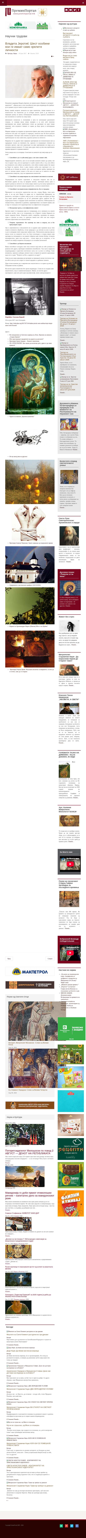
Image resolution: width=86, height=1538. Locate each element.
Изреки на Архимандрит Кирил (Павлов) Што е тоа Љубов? (28, 626)
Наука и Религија (19, 1244)
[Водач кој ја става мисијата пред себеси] (71, 51)
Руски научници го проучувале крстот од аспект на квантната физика (29, 1267)
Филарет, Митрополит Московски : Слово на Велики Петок (28, 1044)
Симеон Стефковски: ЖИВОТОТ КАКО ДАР (22, 1213)
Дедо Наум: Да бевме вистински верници (23, 1351)
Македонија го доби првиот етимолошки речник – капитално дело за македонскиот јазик (29, 1195)
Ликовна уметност (19, 1299)
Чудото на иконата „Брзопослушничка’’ (22, 416)
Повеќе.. (68, 606)
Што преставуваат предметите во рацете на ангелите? (26, 339)
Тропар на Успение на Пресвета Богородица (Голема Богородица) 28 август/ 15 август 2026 (68, 322)
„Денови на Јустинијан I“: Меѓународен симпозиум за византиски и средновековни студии (25, 1240)
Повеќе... (8, 1163)
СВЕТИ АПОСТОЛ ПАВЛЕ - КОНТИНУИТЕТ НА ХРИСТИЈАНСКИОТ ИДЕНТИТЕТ (25, 1466)
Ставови (16, 1216)
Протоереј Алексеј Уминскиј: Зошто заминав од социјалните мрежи (31, 543)
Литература (8, 1188)
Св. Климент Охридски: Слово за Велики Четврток (27, 1090)
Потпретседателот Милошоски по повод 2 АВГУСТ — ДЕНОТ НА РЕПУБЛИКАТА (29, 1152)
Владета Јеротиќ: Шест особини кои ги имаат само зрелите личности (27, 46)
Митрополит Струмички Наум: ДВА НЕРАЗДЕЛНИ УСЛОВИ (30, 1389)
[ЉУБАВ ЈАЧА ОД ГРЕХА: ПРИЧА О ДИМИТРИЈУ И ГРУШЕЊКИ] (71, 75)
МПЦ (66, 212)
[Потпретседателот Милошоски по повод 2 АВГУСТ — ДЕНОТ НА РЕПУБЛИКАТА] (71, 104)
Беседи (9, 1337)
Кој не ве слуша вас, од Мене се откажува (23, 1425)
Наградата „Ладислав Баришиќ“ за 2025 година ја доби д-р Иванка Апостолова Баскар (28, 1295)
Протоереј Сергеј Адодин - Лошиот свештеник (24, 341)
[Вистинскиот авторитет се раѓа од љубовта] (71, 29)
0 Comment (10, 1345)
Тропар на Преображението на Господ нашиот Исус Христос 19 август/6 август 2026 (68, 356)
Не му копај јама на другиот (18, 456)
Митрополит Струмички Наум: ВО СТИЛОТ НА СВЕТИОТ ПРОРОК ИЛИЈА (29, 1408)
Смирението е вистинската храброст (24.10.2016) (25, 585)
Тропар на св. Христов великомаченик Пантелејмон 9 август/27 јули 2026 (69, 387)
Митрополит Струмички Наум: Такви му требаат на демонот (30, 1485)
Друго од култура (10, 1146)
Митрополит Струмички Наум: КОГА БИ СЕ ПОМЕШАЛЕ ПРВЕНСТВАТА (29, 1444)
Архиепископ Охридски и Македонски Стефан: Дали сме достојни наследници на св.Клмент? (29, 1372)
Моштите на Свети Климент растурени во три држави (27, 1334)
